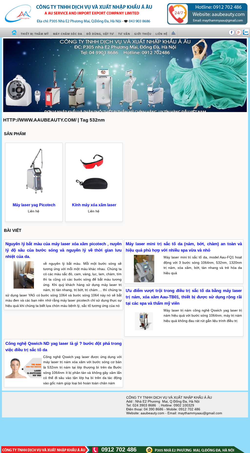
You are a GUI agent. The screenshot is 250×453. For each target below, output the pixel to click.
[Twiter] (246, 34)
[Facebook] (232, 34)
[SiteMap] (173, 33)
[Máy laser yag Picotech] (34, 199)
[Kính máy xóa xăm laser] (94, 199)
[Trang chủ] (14, 33)
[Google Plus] (239, 34)
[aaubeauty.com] (125, 26)
